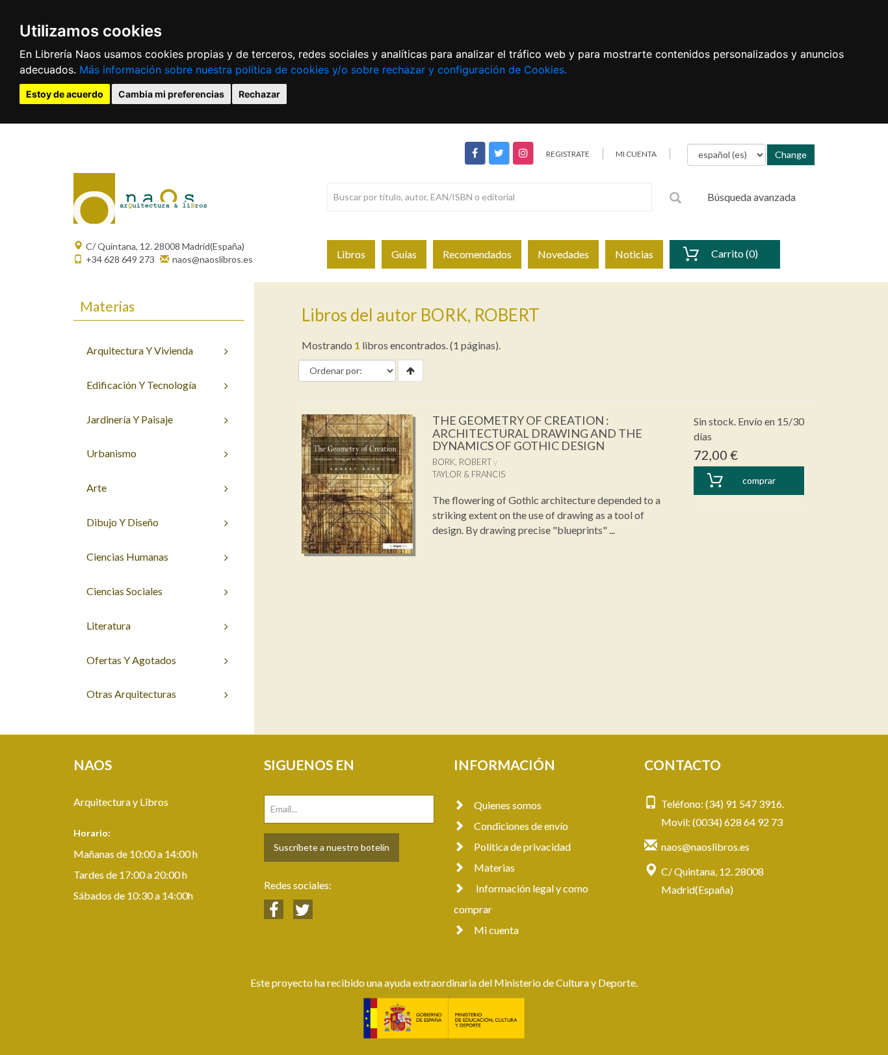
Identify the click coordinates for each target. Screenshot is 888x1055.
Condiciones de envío (521, 826)
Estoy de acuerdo (64, 94)
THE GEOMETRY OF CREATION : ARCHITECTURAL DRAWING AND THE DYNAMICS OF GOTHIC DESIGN (537, 433)
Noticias (634, 254)
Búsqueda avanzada (751, 197)
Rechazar (259, 94)
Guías (404, 254)
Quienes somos (508, 805)
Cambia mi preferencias (171, 94)
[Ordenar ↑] (410, 371)
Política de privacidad (522, 846)
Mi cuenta (496, 930)
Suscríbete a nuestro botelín (331, 847)
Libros (351, 254)
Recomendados (477, 254)
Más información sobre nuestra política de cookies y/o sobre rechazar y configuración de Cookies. (323, 69)
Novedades (563, 254)
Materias (494, 867)
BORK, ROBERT (461, 462)
